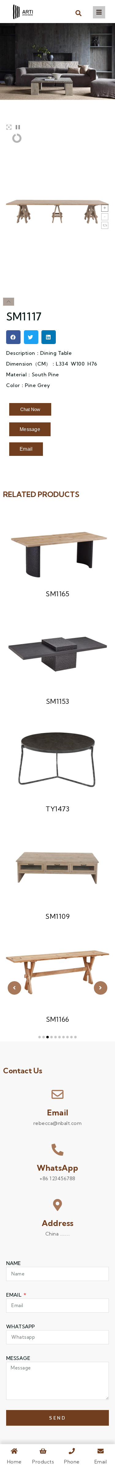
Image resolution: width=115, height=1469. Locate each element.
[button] (79, 13)
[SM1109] (57, 869)
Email (57, 1112)
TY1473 (57, 809)
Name (13, 1263)
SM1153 (57, 701)
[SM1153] (57, 654)
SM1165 (57, 594)
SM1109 (57, 916)
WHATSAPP (20, 1326)
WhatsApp (58, 1168)
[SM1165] (57, 546)
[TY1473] (57, 761)
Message (18, 1358)
